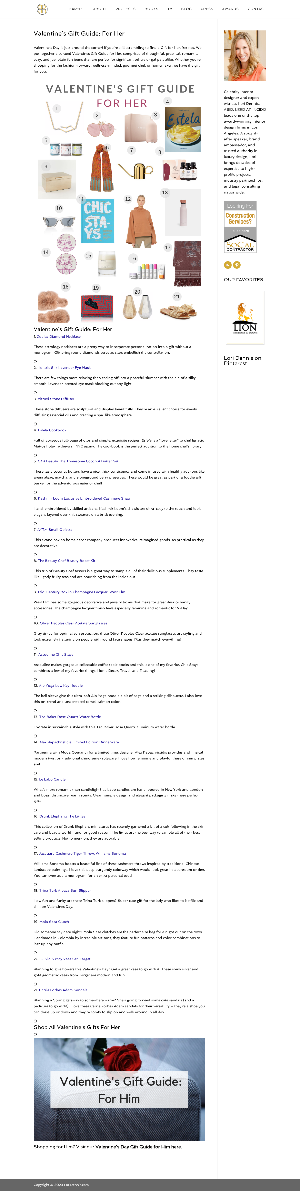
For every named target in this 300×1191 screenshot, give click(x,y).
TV (169, 9)
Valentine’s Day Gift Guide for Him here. (139, 1146)
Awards (230, 9)
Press (207, 9)
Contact (257, 9)
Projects (126, 9)
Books (151, 9)
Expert (76, 9)
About (100, 9)
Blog (186, 9)
